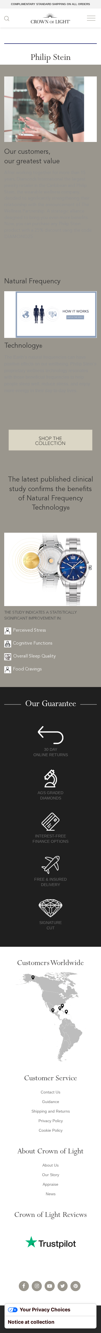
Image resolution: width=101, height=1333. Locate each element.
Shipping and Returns (50, 1111)
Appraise (50, 1184)
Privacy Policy (50, 1121)
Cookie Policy (51, 1130)
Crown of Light (50, 18)
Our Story (50, 1174)
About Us (50, 1165)
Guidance (50, 1101)
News (51, 1194)
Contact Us (50, 1092)
